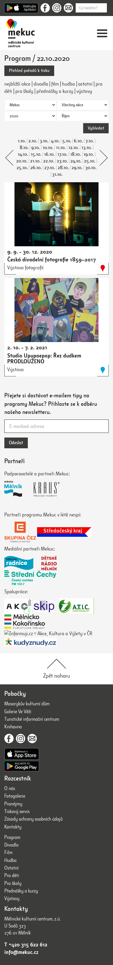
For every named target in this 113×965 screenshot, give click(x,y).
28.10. (63, 168)
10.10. (48, 147)
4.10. (55, 141)
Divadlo (11, 845)
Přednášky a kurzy (21, 891)
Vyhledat (96, 128)
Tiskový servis (17, 811)
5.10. (66, 141)
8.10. (24, 147)
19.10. (88, 154)
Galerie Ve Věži (17, 712)
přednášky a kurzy (55, 91)
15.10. (36, 154)
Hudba (10, 860)
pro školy (24, 91)
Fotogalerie (14, 796)
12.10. (73, 147)
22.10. (48, 161)
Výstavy (11, 898)
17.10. (62, 154)
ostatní (85, 84)
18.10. (75, 154)
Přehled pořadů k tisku (29, 70)
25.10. (89, 161)
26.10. (36, 168)
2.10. (32, 141)
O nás (9, 788)
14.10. (23, 154)
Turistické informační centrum (31, 719)
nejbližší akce (17, 84)
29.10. (77, 168)
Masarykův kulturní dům (27, 704)
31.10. (57, 174)
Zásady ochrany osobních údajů (33, 819)
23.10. (62, 161)
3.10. (44, 141)
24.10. (75, 161)
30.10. (90, 168)
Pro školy (12, 883)
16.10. (49, 154)
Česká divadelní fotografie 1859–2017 (51, 259)
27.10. (49, 168)
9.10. (35, 147)
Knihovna (13, 727)
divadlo (41, 84)
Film (8, 852)
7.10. (89, 141)
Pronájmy (13, 804)
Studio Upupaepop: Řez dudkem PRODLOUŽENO (44, 358)
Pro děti (11, 875)
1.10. (22, 141)
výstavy (84, 91)
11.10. (61, 147)
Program (12, 837)
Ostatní (11, 868)
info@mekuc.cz (21, 952)
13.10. (86, 147)
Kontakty (12, 827)
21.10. (35, 161)
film (55, 84)
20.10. (22, 161)
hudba (68, 84)
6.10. (78, 141)
